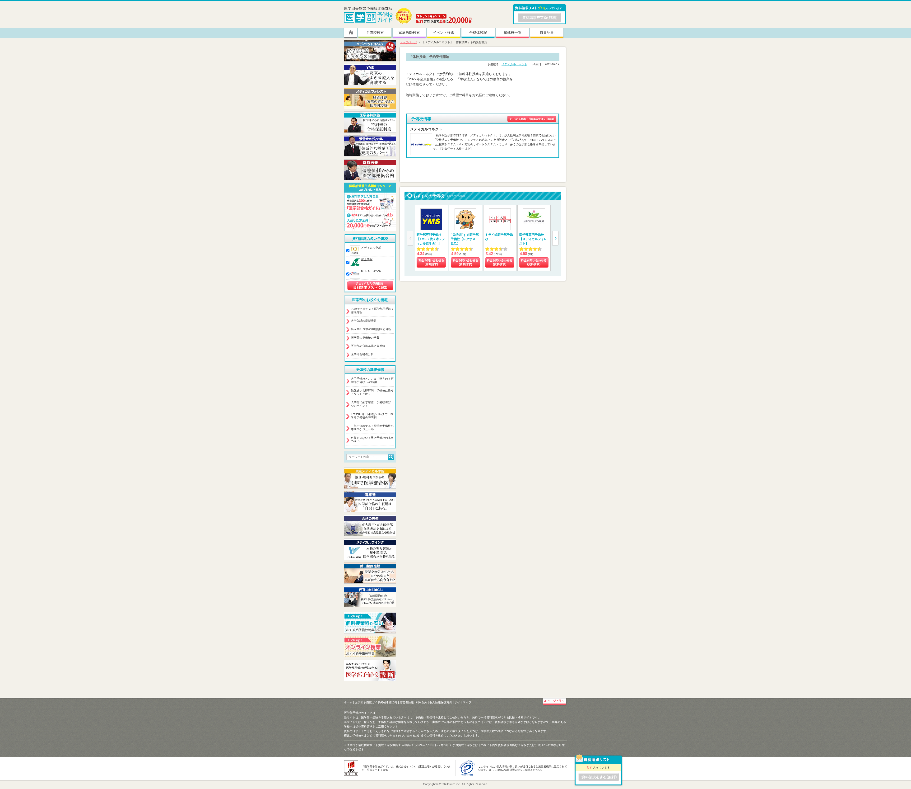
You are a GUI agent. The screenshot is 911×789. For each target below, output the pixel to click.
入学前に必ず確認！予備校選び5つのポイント (371, 404)
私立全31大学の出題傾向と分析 (371, 329)
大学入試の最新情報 (363, 320)
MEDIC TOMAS (371, 271)
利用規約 (421, 702)
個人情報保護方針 (440, 702)
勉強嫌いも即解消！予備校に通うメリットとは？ (372, 392)
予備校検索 (375, 32)
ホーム (348, 702)
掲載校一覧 (512, 32)
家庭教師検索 (409, 32)
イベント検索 (443, 32)
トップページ (408, 42)
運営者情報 (407, 702)
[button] (555, 238)
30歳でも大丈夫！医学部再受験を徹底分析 (372, 310)
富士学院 (366, 259)
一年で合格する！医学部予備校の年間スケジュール (372, 427)
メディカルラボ (371, 247)
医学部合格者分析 (362, 354)
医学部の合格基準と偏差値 (368, 346)
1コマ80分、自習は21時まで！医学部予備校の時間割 (372, 415)
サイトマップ (462, 702)
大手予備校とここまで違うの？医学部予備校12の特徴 (372, 380)
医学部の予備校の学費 (365, 337)
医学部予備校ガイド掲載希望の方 (376, 702)
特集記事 (547, 32)
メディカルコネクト (514, 64)
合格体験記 (478, 32)
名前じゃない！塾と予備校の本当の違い (372, 439)
